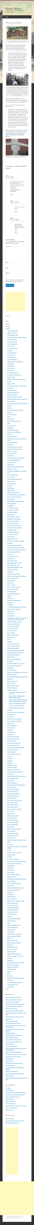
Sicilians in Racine (11, 876)
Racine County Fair (11, 787)
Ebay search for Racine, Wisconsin (14, 999)
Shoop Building (10, 870)
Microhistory (10, 661)
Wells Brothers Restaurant (12, 1071)
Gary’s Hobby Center (12, 560)
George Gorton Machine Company (15, 567)
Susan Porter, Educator (12, 905)
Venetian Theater (11, 929)
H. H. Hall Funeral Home (12, 578)
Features (8, 328)
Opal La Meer (10, 716)
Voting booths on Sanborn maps (14, 934)
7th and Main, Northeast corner (14, 375)
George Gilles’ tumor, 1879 (13, 565)
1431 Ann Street (11, 346)
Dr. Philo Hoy (10, 980)
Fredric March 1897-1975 (13, 556)
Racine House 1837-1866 (13, 804)
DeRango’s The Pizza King (13, 492)
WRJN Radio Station (12, 969)
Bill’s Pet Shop (10, 419)
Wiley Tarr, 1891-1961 (12, 949)
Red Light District (11, 837)
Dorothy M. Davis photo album (14, 497)
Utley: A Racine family (12, 927)
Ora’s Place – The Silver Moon (14, 719)
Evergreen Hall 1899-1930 (13, 532)
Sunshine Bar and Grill (12, 903)
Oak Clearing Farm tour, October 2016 (16, 712)
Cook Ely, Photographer (12, 475)
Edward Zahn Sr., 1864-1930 (13, 516)
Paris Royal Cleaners (12, 725)
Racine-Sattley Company (13, 833)
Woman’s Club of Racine (13, 964)
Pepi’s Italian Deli (11, 732)
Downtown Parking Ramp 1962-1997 (15, 501)
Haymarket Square (11, 591)
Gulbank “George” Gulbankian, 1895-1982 (16, 576)
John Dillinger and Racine (13, 626)
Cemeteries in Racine (12, 436)
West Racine (10, 945)
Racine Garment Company (13, 796)
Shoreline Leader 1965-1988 (13, 874)
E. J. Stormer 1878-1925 (13, 510)
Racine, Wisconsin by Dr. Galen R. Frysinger (16, 1054)
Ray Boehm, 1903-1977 (12, 835)
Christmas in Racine (12, 453)
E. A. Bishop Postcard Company (14, 982)
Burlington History (10, 1118)
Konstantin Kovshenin (16, 1218)
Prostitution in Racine (12, 767)
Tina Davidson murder (12, 912)
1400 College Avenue (12, 339)
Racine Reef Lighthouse (12, 820)
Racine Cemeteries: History (12, 1037)
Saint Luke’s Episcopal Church (14, 863)
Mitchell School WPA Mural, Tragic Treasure (17, 672)
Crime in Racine (11, 477)
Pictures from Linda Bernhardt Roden (15, 747)
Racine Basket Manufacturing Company (16, 776)
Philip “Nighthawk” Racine (13, 738)
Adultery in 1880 (11, 383)
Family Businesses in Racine (12, 1002)
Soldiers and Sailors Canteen (14, 883)
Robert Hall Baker (11, 854)
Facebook (8, 326)
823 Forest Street (11, 377)
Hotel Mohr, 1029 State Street (14, 600)
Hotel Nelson (10, 602)
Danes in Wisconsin (11, 483)
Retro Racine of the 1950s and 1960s (14, 1063)
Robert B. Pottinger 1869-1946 (14, 852)
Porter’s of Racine (11, 752)
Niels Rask (9, 710)
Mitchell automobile (11, 670)
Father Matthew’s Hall (12, 538)
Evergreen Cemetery (12, 530)
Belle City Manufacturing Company (15, 410)
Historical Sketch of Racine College (14, 1006)
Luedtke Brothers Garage (13, 648)
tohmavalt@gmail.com (15, 189)
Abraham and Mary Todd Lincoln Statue (16, 379)
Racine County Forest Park (13, 789)
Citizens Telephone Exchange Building (16, 458)
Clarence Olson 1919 (12, 462)
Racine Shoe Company (12, 824)
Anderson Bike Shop (12, 390)
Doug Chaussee (11, 499)
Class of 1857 (10, 464)
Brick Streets (10, 427)
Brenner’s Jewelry (11, 425)
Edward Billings (10, 514)
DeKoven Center (9, 1090)
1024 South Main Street (12, 331)
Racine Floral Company (12, 791)
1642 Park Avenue (11, 357)
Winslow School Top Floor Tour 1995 (15, 962)
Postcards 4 (10, 763)
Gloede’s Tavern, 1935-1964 (13, 574)
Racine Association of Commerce (15, 771)
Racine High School (11, 798)
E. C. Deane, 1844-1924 (12, 508)
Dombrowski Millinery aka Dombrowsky (16, 494)
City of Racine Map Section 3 (14, 460)
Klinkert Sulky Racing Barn (12, 1021)
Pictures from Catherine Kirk (13, 743)
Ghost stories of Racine (12, 569)
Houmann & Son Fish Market (14, 609)
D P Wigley (8, 1088)
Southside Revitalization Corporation (15, 887)
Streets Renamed (11, 896)
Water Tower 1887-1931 (12, 940)
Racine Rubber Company (13, 822)
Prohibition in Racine (12, 765)
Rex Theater (10, 844)
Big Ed (8, 416)
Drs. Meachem (10, 505)
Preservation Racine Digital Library (14, 1035)
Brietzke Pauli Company (12, 430)
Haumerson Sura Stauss (13, 589)
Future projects (9, 975)
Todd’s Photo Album (12, 914)
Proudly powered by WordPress (13, 1216)
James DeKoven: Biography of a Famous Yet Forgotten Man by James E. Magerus (17, 618)
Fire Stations (10, 543)
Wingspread (10, 960)
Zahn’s (8, 973)
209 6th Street (10, 364)
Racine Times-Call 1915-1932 (14, 829)
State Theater (10, 894)
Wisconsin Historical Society (12, 1123)
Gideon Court (10, 571)
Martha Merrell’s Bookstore (13, 654)
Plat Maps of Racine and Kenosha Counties (16, 1092)
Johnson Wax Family (12, 630)
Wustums (9, 971)
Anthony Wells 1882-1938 (13, 392)
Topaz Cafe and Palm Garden (14, 918)
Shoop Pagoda (10, 872)
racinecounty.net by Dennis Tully (13, 1056)
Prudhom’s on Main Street (13, 769)
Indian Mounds (10, 613)
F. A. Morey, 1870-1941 (12, 534)
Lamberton (9, 641)
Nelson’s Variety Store (12, 687)
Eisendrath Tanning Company (14, 519)
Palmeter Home (10, 723)
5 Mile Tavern (10, 370)
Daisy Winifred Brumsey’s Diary (14, 479)
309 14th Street (10, 366)
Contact (7, 324)
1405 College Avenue (12, 344)
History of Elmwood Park (11, 1008)
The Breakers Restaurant (13, 907)
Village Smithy (10, 931)
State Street (10, 892)
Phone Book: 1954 (11, 741)
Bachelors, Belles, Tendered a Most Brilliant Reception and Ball (17, 696)
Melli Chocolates (11, 657)
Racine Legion (10, 811)
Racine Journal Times (11, 1101)
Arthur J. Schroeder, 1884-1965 (14, 397)
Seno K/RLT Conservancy (12, 1108)
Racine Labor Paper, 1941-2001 (14, 809)
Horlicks (9, 596)
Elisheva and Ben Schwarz (13, 521)
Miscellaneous (10, 668)
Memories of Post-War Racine (14, 659)
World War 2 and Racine (12, 967)
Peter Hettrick (10, 734)
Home (7, 989)
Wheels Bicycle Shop (12, 947)
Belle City (9, 408)
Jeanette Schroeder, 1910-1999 (14, 621)
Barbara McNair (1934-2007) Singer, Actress (17, 403)
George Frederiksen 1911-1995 (14, 563)
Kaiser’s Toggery (11, 632)
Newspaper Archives (12, 690)
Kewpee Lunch (10, 637)
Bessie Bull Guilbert (11, 414)
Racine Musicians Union (12, 815)
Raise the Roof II (9, 1061)
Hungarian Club (10, 611)
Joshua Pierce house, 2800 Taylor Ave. (15, 1016)
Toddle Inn (9, 916)
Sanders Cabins (11, 865)
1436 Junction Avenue (12, 348)
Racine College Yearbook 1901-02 (13, 1039)
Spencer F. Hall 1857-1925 (13, 890)
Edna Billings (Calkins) (12, 512)
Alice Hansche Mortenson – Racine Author (17, 386)
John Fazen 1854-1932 (12, 628)
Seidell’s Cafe (10, 868)
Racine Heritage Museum (11, 1046)
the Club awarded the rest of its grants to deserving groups (16, 133)
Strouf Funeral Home (12, 898)
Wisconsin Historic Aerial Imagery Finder (15, 1073)
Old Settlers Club (11, 714)
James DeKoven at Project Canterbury (14, 1010)
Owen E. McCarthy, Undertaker (14, 721)
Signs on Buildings (11, 881)
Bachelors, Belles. (11, 401)
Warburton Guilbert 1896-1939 (14, 936)
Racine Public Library (12, 818)
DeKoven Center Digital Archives (13, 997)
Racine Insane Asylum (12, 807)
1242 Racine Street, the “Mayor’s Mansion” (17, 337)
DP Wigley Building (11, 503)
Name (7, 262)
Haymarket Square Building (13, 593)
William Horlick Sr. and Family (14, 953)
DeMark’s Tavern (11, 490)
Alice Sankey (10, 388)
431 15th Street (10, 368)
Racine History (14, 8)
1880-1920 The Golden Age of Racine (15, 978)
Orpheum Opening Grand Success (17, 708)
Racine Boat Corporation (12, 778)
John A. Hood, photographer (13, 624)
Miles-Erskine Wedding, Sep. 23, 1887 (16, 663)
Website (7, 273)
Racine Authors (10, 774)
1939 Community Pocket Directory (15, 361)
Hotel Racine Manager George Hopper (17, 607)
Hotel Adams (10, 598)
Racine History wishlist (12, 802)
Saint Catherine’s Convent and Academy (16, 861)
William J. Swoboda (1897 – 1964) (15, 956)
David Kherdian (10, 488)
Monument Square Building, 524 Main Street (17, 676)
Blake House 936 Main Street (14, 421)
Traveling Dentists (11, 920)
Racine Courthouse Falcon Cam (13, 1097)
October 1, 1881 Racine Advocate (16, 705)
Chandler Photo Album (12, 442)
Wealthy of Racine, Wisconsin (14, 942)
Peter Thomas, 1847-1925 (13, 736)
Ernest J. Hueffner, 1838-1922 (14, 525)
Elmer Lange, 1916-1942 (12, 523)
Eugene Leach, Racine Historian (14, 527)
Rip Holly (9, 850)
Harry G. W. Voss (11, 585)
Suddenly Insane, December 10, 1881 (16, 901)
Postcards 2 (10, 758)
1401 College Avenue (12, 342)
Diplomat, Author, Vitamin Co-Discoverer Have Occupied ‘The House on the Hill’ (18, 700)
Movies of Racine (11, 683)
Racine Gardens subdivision (13, 793)
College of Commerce (12, 469)
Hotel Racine (10, 604)
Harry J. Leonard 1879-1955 (13, 587)
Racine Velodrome (11, 831)
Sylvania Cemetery (10, 1065)
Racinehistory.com (10, 1059)
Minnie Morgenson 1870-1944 (14, 665)
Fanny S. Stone (10, 536)
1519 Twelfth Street (11, 353)
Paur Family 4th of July (12, 984)
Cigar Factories (10, 455)
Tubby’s (9, 923)
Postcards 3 (10, 760)
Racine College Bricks (12, 782)
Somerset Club (10, 885)
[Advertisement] (15, 301)
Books (8, 423)
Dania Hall (9, 486)
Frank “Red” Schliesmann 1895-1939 (15, 547)
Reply (11, 194)
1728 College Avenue (12, 359)
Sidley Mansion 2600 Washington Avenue (16, 879)
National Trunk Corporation (13, 685)
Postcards (9, 756)
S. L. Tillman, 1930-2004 (13, 859)
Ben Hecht (9, 412)
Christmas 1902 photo (12, 451)
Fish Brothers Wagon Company (14, 545)
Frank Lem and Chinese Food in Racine (16, 549)
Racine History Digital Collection (14, 800)
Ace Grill (9, 381)
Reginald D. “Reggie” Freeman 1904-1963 (16, 840)
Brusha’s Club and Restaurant (14, 432)
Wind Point (9, 958)
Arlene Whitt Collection (12, 394)
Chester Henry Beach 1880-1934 (14, 449)
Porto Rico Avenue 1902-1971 (14, 754)
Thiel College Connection (13, 909)
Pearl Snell (9, 730)
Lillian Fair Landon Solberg (13, 646)
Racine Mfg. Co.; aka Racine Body (14, 1052)
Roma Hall (9, 857)
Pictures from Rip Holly (12, 749)
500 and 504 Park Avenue (13, 372)
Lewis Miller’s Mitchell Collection (13, 1023)
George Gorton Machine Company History (15, 1004)
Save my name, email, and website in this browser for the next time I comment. (15, 280)
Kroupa (9, 639)
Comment (8, 246)
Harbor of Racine (11, 580)
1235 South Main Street (12, 335)
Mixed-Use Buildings (12, 674)
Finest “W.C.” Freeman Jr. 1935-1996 (15, 541)
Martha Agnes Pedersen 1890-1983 (15, 652)
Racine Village (10, 987)
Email (7, 267)
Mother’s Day (10, 679)
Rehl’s (8, 842)
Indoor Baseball (10, 615)
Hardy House (10, 582)
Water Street (10, 938)
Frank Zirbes (10, 554)
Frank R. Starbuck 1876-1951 (14, 552)
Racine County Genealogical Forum (14, 1042)
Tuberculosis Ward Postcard (13, 925)
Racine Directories (10, 1044)
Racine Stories (10, 826)
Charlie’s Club (10, 444)
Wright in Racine (9, 1075)
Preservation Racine (10, 1033)
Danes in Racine (11, 481)
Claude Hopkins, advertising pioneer (15, 466)
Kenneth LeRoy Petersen (13, 635)
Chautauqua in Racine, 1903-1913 (15, 447)
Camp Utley (10, 434)
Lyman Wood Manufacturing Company (16, 650)
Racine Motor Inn (11, 813)
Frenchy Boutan (11, 558)
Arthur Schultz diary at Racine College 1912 (17, 399)
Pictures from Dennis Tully (13, 745)
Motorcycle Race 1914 (12, 681)
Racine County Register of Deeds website (15, 1094)
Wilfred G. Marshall (11, 951)
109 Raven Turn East (12, 333)
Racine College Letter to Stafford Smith (16, 785)
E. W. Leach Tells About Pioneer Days (17, 703)
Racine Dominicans (10, 1099)
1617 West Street (11, 355)
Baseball (9, 405)
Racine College (10, 780)
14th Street (9, 350)
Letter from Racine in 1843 (13, 643)
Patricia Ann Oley (11, 727)
